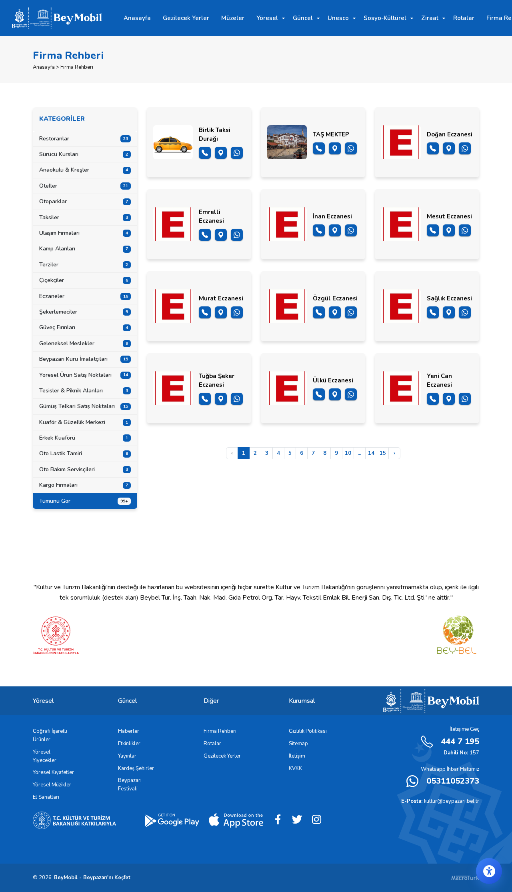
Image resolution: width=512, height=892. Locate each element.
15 (383, 453)
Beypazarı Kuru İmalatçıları (83, 359)
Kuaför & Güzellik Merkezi (83, 422)
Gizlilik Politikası (308, 731)
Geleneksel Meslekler (83, 343)
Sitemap (298, 743)
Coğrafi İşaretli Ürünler (50, 735)
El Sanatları (46, 797)
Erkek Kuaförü (83, 438)
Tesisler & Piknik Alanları (83, 390)
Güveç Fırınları (83, 327)
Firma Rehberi (220, 731)
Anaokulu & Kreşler (83, 170)
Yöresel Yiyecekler (44, 756)
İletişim (297, 756)
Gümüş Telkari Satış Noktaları (83, 406)
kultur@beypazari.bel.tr (440, 801)
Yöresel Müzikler (52, 784)
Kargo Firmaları (83, 485)
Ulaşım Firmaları (83, 233)
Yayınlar (127, 756)
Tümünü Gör (83, 501)
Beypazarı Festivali (130, 784)
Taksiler (83, 217)
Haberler (128, 731)
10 (348, 453)
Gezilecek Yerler (222, 756)
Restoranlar (83, 138)
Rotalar (212, 743)
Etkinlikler (129, 743)
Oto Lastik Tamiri (83, 453)
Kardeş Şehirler (136, 768)
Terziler (83, 264)
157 (461, 752)
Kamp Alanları (83, 248)
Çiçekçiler (83, 280)
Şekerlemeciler (83, 312)
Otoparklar (83, 201)
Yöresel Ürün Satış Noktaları (83, 375)
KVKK (295, 768)
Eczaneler (83, 296)
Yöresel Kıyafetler (53, 772)
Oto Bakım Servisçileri (83, 469)
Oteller (83, 186)
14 (371, 453)
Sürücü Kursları (83, 154)
